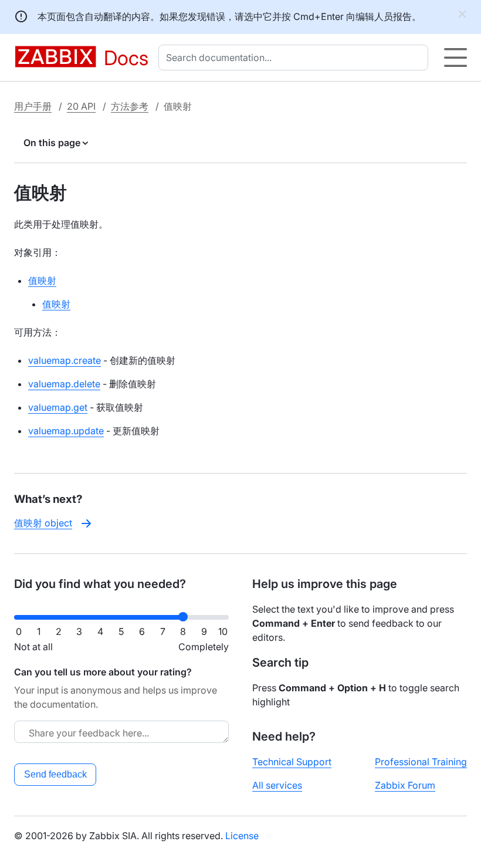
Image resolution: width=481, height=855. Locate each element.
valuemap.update (66, 431)
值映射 (42, 280)
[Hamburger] (455, 57)
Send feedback (55, 774)
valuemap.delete (64, 384)
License (242, 836)
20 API (81, 106)
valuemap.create (64, 360)
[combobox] (295, 57)
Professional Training (421, 762)
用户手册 (33, 106)
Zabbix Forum (405, 785)
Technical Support (291, 762)
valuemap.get (57, 407)
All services (277, 785)
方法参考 (129, 106)
